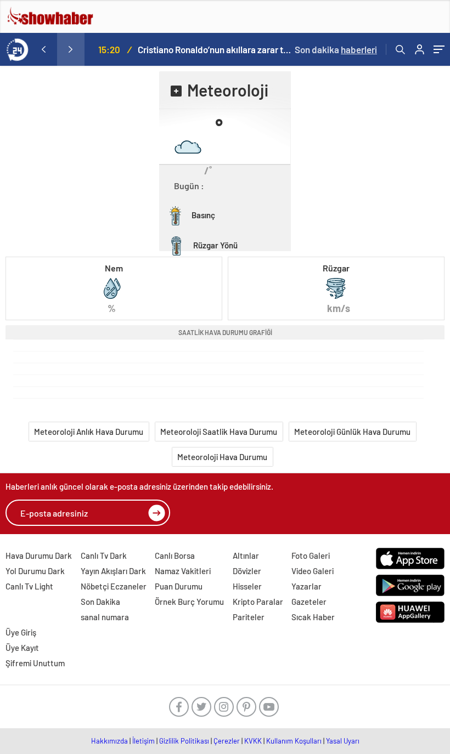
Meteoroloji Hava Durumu (222, 457)
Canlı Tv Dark (104, 555)
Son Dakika (100, 601)
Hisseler (247, 586)
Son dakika (336, 49)
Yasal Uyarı (342, 740)
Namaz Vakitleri (183, 571)
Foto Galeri (310, 555)
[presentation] (43, 49)
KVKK (253, 740)
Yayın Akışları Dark (113, 571)
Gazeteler (309, 601)
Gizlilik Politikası (184, 740)
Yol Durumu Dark (35, 571)
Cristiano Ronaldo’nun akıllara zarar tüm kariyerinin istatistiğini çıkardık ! (215, 49)
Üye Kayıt (22, 648)
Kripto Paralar (258, 601)
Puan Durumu (179, 586)
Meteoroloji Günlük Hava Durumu (352, 431)
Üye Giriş (20, 632)
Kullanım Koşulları (294, 740)
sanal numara (105, 617)
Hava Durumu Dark (38, 555)
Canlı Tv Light (29, 586)
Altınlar (246, 555)
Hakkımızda (109, 740)
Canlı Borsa (175, 555)
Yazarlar (306, 586)
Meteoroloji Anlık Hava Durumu (88, 431)
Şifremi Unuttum (35, 663)
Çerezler (226, 740)
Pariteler (249, 617)
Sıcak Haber (313, 617)
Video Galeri (312, 571)
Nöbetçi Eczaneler (114, 586)
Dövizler (247, 571)
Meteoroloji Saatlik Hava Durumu (218, 431)
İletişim (143, 740)
